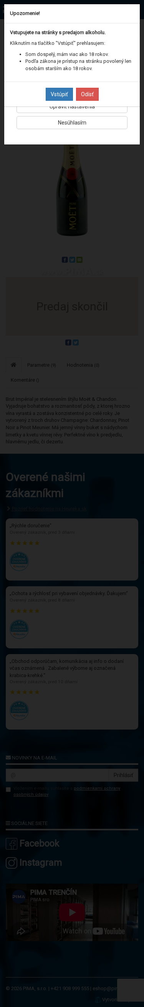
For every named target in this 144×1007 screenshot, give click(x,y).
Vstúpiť (59, 94)
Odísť (87, 94)
